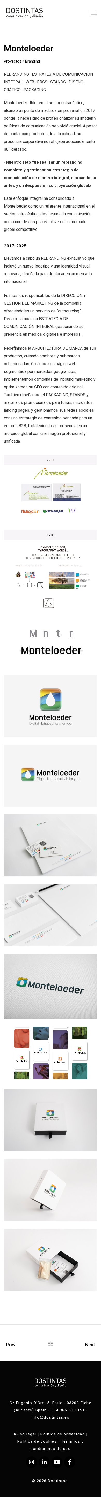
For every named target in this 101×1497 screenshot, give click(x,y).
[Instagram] (31, 1462)
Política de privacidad (62, 1434)
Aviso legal (24, 1434)
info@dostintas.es (51, 1417)
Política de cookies (37, 1441)
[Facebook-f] (69, 1462)
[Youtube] (57, 1462)
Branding (32, 61)
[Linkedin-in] (44, 1462)
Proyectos (12, 61)
